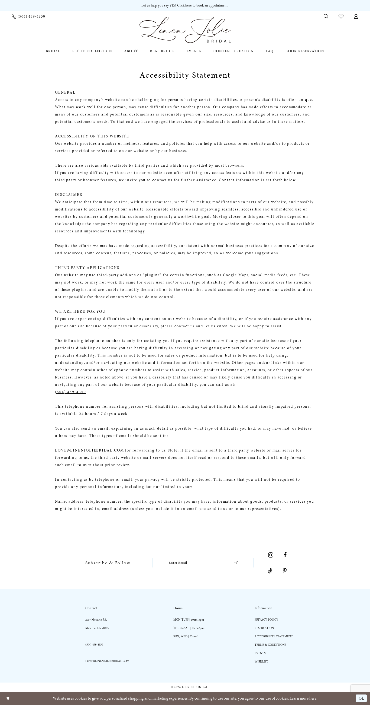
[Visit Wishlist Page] (341, 16)
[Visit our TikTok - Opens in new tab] (270, 571)
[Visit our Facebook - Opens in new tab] (285, 555)
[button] (356, 16)
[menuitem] (28, 16)
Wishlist (261, 662)
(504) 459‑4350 (94, 645)
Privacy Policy (266, 620)
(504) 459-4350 (70, 391)
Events (260, 653)
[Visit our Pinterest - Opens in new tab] (285, 571)
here (312, 698)
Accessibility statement (274, 636)
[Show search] (326, 16)
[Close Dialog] (8, 698)
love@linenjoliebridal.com (107, 661)
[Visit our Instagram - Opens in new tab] (271, 555)
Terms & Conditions (270, 645)
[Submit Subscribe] (235, 562)
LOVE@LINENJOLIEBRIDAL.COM (89, 450)
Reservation (264, 628)
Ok (361, 698)
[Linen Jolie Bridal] (185, 30)
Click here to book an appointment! (203, 5)
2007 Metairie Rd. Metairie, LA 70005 (97, 624)
